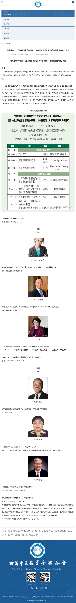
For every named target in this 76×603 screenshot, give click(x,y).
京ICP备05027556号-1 (50, 597)
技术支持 (46, 601)
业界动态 (6, 28)
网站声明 (29, 601)
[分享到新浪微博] (41, 588)
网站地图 (40, 601)
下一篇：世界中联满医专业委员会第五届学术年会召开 (21, 535)
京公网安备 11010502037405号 (65, 597)
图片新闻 (6, 19)
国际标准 (6, 38)
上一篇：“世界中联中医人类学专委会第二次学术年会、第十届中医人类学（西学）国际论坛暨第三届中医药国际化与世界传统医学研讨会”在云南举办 (40, 531)
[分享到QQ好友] (36, 588)
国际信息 (6, 33)
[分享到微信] (32, 588)
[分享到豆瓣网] (46, 588)
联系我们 (35, 601)
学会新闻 (6, 24)
